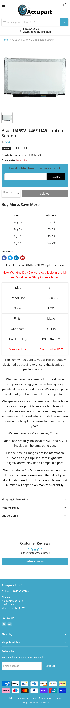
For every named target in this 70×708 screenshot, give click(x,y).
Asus (7, 141)
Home (5, 39)
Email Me (56, 177)
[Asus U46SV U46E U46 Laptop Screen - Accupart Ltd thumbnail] (7, 117)
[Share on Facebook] (4, 257)
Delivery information (18, 697)
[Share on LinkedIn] (16, 257)
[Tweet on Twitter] (10, 257)
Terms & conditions (41, 697)
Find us (57, 697)
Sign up (50, 666)
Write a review (35, 561)
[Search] (64, 22)
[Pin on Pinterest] (22, 257)
